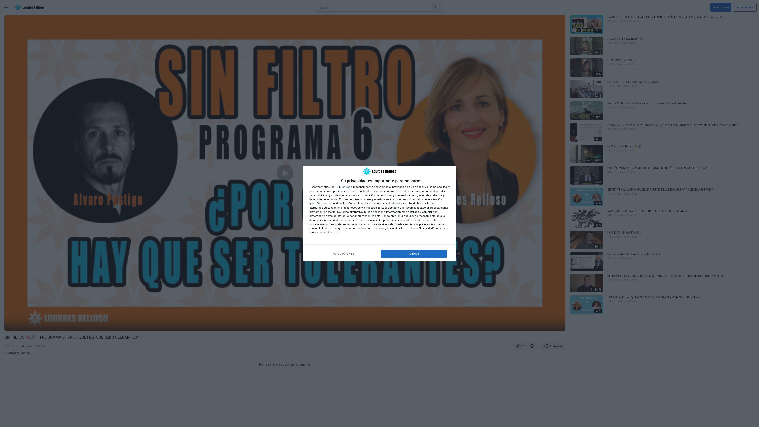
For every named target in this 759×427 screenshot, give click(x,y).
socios (346, 186)
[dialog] (379, 213)
